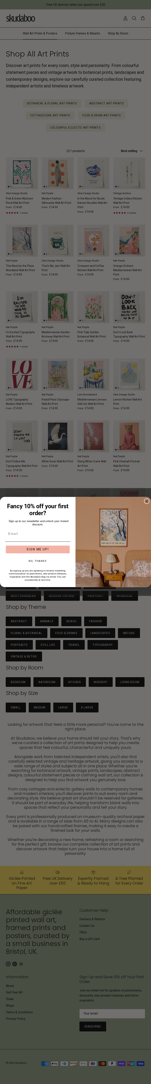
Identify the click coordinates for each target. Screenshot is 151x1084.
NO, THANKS (38, 561)
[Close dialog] (147, 501)
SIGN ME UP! (38, 549)
